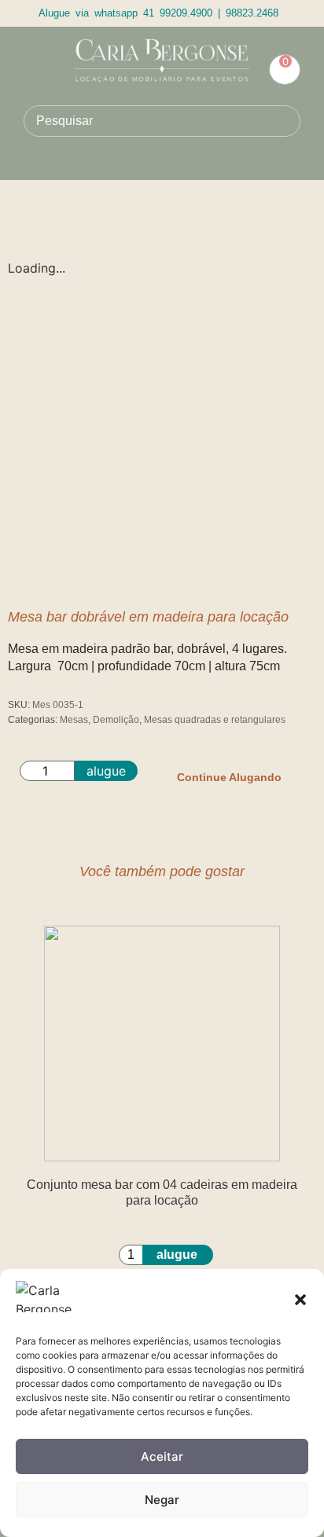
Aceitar (162, 1456)
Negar (162, 1499)
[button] (300, 1300)
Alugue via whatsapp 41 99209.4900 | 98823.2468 (158, 13)
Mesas (74, 719)
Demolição (116, 719)
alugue (106, 771)
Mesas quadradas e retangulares (214, 719)
